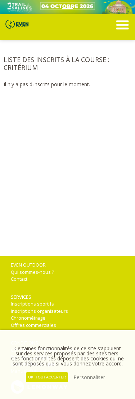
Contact (19, 279)
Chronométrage (28, 318)
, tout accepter (47, 377)
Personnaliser (89, 377)
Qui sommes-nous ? (32, 272)
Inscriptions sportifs (32, 304)
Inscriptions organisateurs (39, 311)
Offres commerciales (33, 325)
